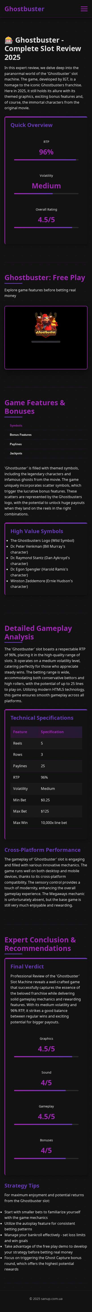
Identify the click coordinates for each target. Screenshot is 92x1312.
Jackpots (16, 453)
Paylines (16, 444)
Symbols (16, 425)
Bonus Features (20, 434)
